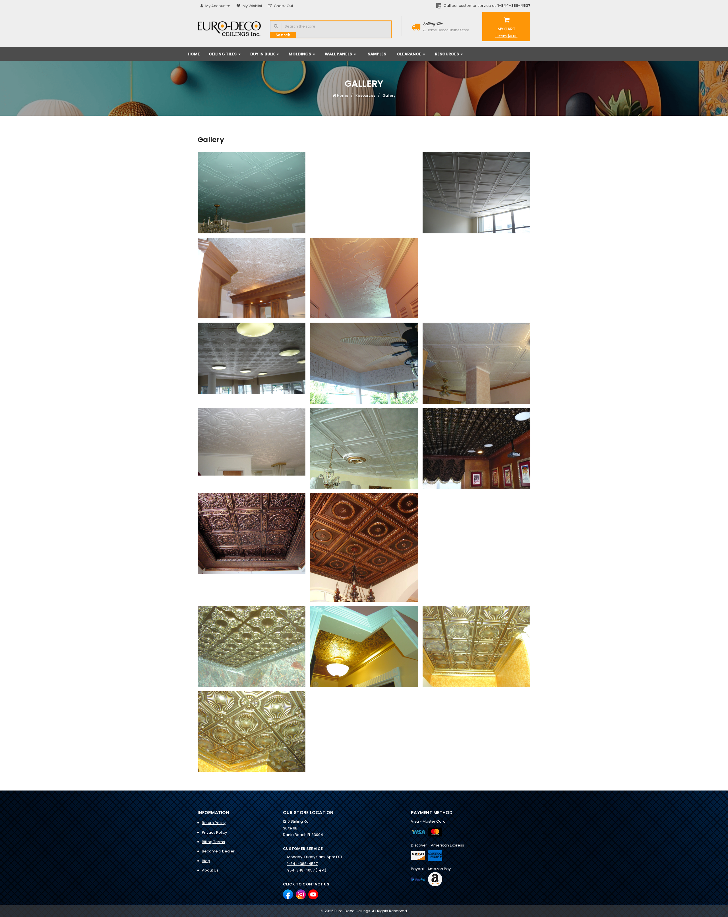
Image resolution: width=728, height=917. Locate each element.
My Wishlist (252, 6)
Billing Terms (213, 842)
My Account (216, 6)
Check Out (283, 6)
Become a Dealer (218, 851)
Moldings (300, 54)
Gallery (389, 95)
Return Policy (214, 822)
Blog (206, 861)
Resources (447, 54)
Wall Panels (339, 54)
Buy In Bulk (263, 54)
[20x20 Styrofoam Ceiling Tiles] (251, 192)
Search (283, 35)
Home (194, 54)
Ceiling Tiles (223, 54)
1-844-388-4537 (302, 863)
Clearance (409, 54)
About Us (210, 870)
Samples (377, 54)
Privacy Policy (214, 832)
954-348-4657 (301, 870)
